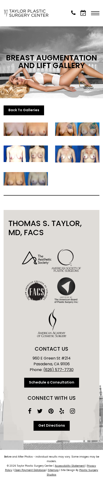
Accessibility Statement (70, 466)
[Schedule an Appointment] (83, 13)
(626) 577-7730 (58, 370)
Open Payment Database (30, 470)
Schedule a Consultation (51, 382)
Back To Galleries (23, 110)
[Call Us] (73, 13)
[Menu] (95, 13)
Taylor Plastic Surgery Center (28, 13)
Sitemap (53, 470)
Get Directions (51, 426)
